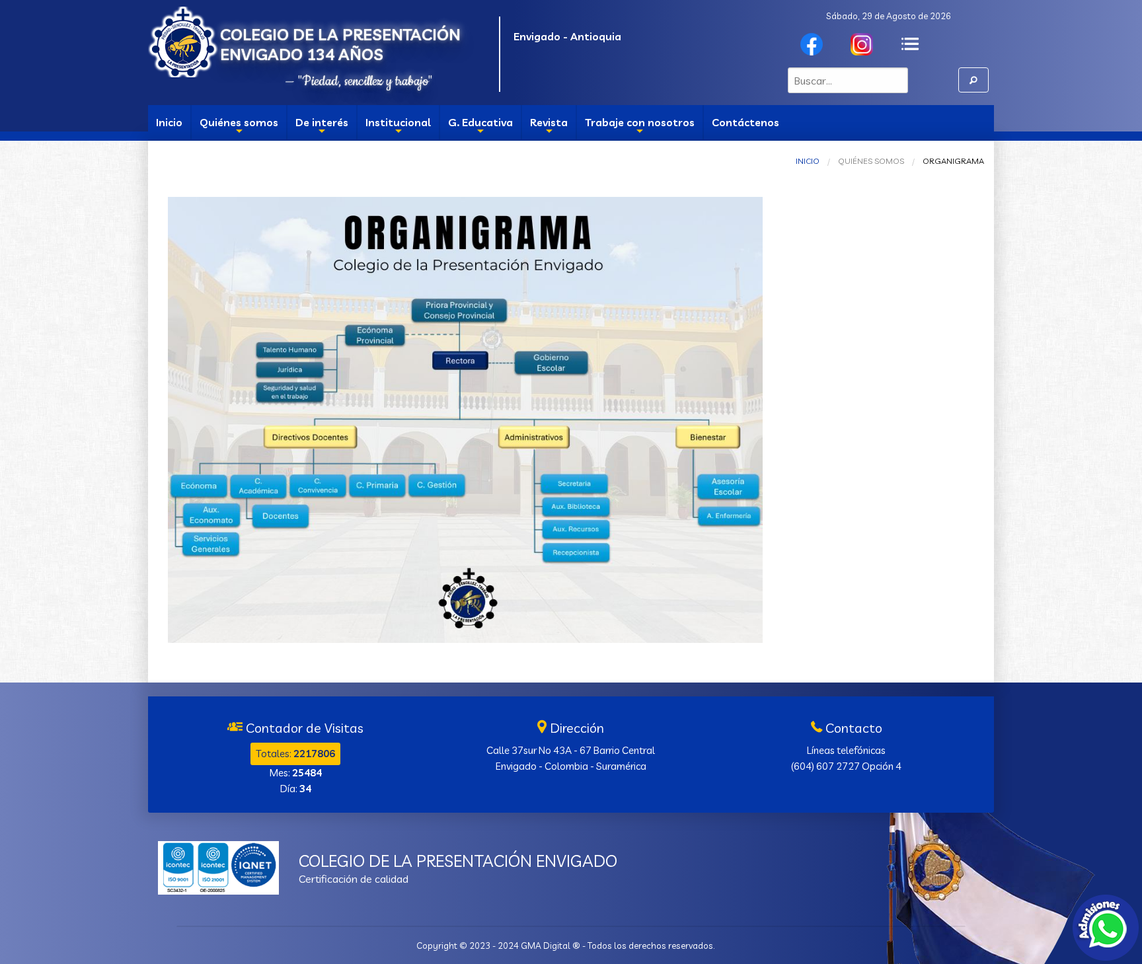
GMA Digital (545, 945)
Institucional (398, 127)
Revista (549, 127)
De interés (321, 127)
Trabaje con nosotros (640, 127)
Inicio (169, 122)
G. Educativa (480, 127)
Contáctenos (745, 122)
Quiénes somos (239, 127)
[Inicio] (183, 39)
